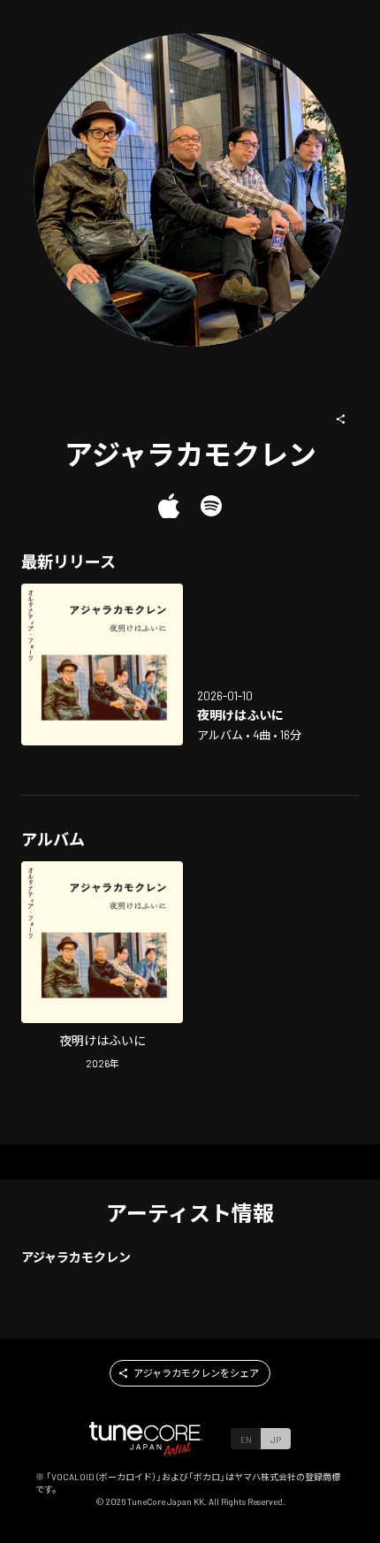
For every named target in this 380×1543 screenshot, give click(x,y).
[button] (341, 419)
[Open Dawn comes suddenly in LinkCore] (102, 664)
